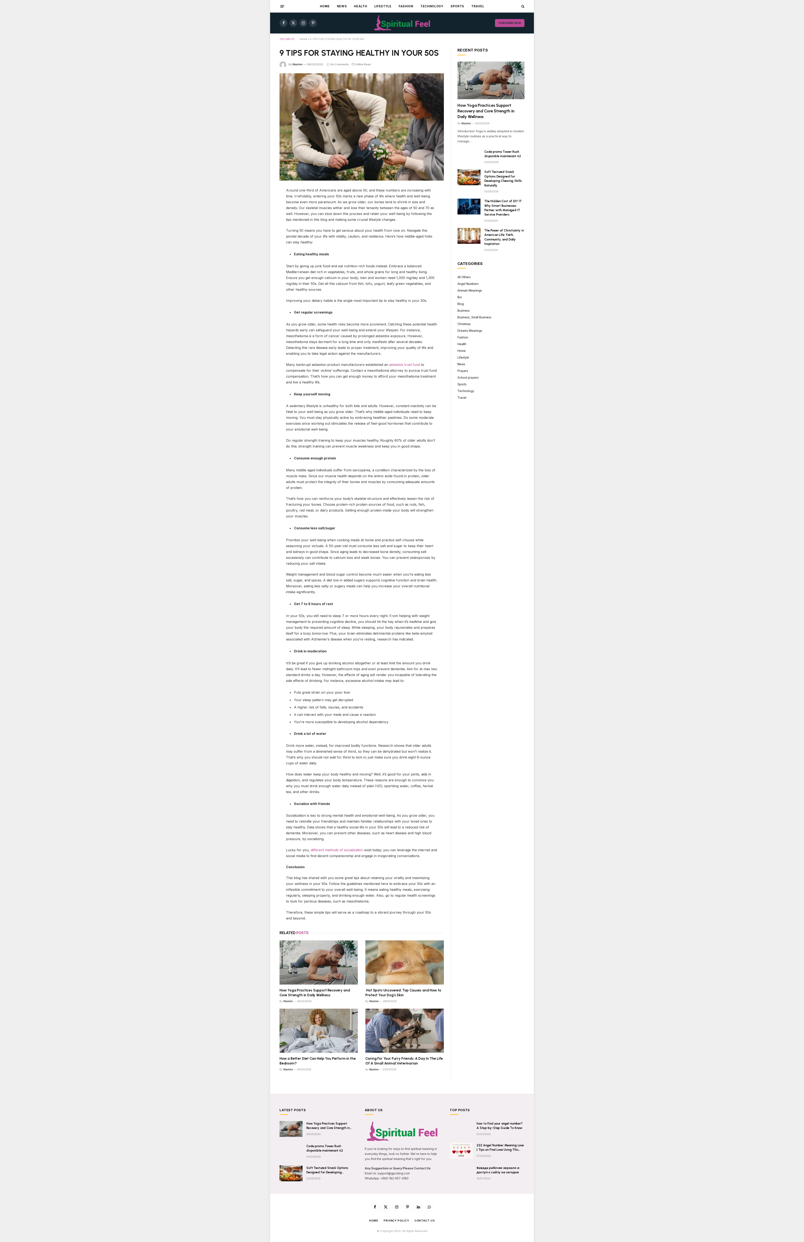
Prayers (462, 371)
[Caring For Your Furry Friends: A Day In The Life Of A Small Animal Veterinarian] (404, 1031)
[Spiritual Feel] (402, 23)
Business (463, 310)
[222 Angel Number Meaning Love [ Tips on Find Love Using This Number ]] (461, 1151)
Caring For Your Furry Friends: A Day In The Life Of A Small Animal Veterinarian (404, 1060)
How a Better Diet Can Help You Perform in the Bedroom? (318, 1060)
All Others (464, 277)
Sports (457, 6)
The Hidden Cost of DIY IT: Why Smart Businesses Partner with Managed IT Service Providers (503, 207)
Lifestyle (383, 6)
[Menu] (282, 6)
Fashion (406, 6)
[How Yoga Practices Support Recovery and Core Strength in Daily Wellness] (319, 962)
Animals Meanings (469, 290)
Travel (477, 6)
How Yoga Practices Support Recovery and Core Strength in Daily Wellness (315, 992)
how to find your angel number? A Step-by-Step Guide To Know (500, 1126)
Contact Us (424, 1220)
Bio (459, 297)
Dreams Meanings (469, 330)
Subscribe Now (510, 22)
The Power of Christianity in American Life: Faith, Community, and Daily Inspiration (504, 237)
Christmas (464, 324)
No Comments (340, 64)
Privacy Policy (396, 1220)
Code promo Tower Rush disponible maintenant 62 (502, 154)
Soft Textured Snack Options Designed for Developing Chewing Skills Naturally (503, 178)
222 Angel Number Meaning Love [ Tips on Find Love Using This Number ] (500, 1147)
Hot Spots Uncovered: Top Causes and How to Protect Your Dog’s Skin (403, 992)
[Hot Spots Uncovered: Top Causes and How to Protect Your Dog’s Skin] (404, 962)
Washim (297, 64)
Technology (431, 6)
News (342, 6)
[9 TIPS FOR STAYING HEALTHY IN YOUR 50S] (362, 127)
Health (360, 6)
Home (325, 6)
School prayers (468, 377)
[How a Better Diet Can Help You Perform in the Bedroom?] (319, 1031)
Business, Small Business (474, 317)
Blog (460, 304)
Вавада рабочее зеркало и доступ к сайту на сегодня (498, 1170)
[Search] (522, 6)
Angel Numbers (468, 283)
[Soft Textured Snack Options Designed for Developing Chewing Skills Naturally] (469, 177)
